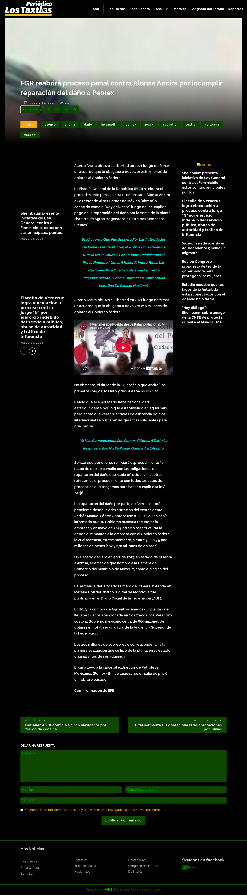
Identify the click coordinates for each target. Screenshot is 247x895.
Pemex (130, 124)
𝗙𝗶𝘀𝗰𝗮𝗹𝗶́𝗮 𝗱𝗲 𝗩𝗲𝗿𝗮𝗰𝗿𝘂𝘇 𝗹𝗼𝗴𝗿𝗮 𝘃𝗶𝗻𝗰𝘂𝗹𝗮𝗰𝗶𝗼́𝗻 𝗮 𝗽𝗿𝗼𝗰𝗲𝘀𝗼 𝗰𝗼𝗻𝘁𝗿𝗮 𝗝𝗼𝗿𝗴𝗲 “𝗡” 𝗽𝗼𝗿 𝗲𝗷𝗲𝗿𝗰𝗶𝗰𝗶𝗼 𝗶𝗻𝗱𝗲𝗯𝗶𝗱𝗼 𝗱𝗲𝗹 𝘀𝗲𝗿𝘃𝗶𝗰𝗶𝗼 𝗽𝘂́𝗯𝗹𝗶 (42, 317)
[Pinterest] (66, 109)
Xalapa (30, 134)
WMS (109, 889)
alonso (50, 124)
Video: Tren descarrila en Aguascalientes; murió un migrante (204, 248)
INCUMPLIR (109, 124)
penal (150, 124)
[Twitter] (57, 109)
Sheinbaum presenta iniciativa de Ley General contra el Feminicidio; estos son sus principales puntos (41, 223)
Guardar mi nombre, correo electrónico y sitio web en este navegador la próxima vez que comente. (95, 810)
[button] (93, 9)
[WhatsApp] (75, 109)
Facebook (194, 867)
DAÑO (88, 124)
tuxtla (191, 124)
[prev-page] (23, 351)
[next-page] (32, 351)
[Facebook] (48, 109)
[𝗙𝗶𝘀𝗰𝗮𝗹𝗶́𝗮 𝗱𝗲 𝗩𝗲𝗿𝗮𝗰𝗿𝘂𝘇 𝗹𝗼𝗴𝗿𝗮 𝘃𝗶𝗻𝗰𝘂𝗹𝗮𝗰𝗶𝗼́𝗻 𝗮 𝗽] (42, 269)
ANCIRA (70, 124)
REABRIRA (170, 124)
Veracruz (212, 124)
